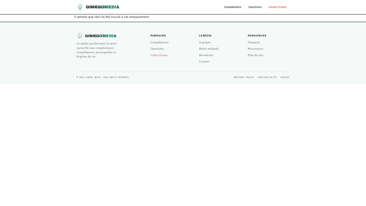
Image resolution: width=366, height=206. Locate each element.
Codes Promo (277, 7)
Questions (255, 7)
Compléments (233, 7)
